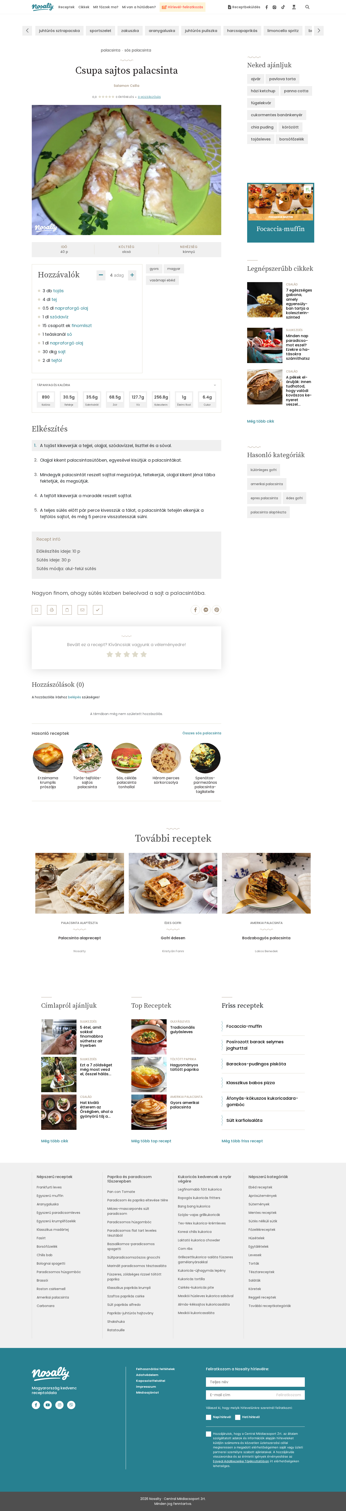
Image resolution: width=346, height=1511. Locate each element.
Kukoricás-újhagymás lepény (202, 1270)
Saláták (255, 1280)
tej (54, 299)
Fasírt (41, 1238)
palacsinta (110, 50)
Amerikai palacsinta (53, 1297)
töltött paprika (183, 1059)
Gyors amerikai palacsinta (184, 1104)
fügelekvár (261, 103)
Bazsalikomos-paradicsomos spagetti (131, 1246)
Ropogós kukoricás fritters (199, 1197)
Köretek (255, 1289)
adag (119, 275)
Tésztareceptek (261, 1272)
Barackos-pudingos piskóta (256, 1064)
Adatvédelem (147, 1375)
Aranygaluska (48, 1204)
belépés (74, 697)
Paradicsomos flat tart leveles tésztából (132, 1233)
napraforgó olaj (71, 308)
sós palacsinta (138, 50)
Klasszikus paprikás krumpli (129, 1287)
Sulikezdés (294, 330)
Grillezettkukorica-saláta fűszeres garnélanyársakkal (205, 1259)
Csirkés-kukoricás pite (196, 1287)
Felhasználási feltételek (155, 1369)
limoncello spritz (283, 30)
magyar (173, 268)
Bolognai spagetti (51, 1263)
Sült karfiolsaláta (244, 1120)
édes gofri (294, 498)
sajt (62, 352)
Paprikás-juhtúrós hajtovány (130, 1313)
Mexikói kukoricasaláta (196, 1313)
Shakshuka (116, 1321)
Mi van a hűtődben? (139, 7)
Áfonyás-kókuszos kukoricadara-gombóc (262, 1101)
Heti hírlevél (251, 1417)
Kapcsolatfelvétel (150, 1381)
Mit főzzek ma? (105, 7)
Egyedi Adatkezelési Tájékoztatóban (241, 1461)
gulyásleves (180, 1021)
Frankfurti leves (49, 1187)
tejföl (56, 360)
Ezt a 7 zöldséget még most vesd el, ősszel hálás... (96, 1069)
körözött (290, 127)
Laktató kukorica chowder (199, 1240)
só (69, 334)
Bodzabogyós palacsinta (266, 938)
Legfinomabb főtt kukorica (200, 1189)
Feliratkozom (288, 1394)
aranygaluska (162, 30)
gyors (154, 268)
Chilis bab (44, 1255)
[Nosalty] (43, 7)
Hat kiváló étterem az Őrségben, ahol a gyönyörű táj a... (96, 1109)
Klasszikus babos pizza (250, 1083)
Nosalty (79, 951)
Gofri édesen (173, 938)
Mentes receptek (263, 1212)
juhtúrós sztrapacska (59, 30)
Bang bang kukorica (194, 1206)
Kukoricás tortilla (191, 1279)
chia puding (262, 127)
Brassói (42, 1280)
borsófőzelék (291, 139)
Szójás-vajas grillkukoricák (199, 1214)
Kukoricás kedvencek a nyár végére (204, 1179)
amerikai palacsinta (267, 484)
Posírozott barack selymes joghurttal (255, 1045)
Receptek (66, 7)
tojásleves (261, 139)
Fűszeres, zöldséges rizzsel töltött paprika (134, 1277)
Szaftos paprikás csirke (126, 1296)
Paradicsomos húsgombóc (59, 1272)
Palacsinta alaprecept (79, 938)
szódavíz (59, 317)
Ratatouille (116, 1330)
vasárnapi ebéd (162, 280)
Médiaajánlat (147, 1392)
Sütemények (259, 1204)
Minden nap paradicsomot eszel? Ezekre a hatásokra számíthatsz (298, 347)
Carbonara (45, 1305)
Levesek (255, 1255)
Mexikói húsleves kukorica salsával (205, 1296)
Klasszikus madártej (53, 1229)
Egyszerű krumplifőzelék (56, 1221)
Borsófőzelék (47, 1246)
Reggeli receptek (262, 1297)
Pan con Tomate (121, 1191)
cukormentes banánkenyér (276, 115)
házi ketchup (263, 91)
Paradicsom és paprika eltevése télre (137, 1200)
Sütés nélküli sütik (263, 1221)
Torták (254, 1263)
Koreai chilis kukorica (195, 1231)
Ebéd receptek (260, 1187)
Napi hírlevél (222, 1417)
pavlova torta (282, 79)
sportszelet (100, 30)
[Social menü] (275, 7)
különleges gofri (264, 470)
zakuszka (130, 30)
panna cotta (296, 91)
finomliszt (82, 325)
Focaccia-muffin (244, 1026)
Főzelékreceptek (262, 1229)
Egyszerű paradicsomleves (58, 1212)
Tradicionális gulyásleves (182, 1029)
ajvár (256, 79)
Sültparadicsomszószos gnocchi (133, 1257)
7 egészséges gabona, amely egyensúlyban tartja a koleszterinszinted (299, 304)
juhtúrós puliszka (201, 30)
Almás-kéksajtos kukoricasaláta (204, 1304)
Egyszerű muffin (50, 1195)
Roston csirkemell (51, 1289)
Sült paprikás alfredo (124, 1304)
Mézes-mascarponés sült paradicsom (128, 1211)
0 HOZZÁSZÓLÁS (149, 97)
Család (292, 284)
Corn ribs (185, 1248)
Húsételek (257, 1238)
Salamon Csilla (126, 85)
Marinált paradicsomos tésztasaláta (136, 1265)
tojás (58, 291)
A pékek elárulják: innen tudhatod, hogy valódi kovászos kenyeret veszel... (299, 391)
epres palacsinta (264, 498)
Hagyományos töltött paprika (184, 1067)
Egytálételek (259, 1246)
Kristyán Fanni (173, 951)
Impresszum (146, 1386)
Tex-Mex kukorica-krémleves (202, 1223)
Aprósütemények (263, 1195)
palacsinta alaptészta (268, 512)
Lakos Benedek (266, 951)
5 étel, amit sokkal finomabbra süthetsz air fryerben (91, 1036)
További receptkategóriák (270, 1305)
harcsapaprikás (242, 30)
